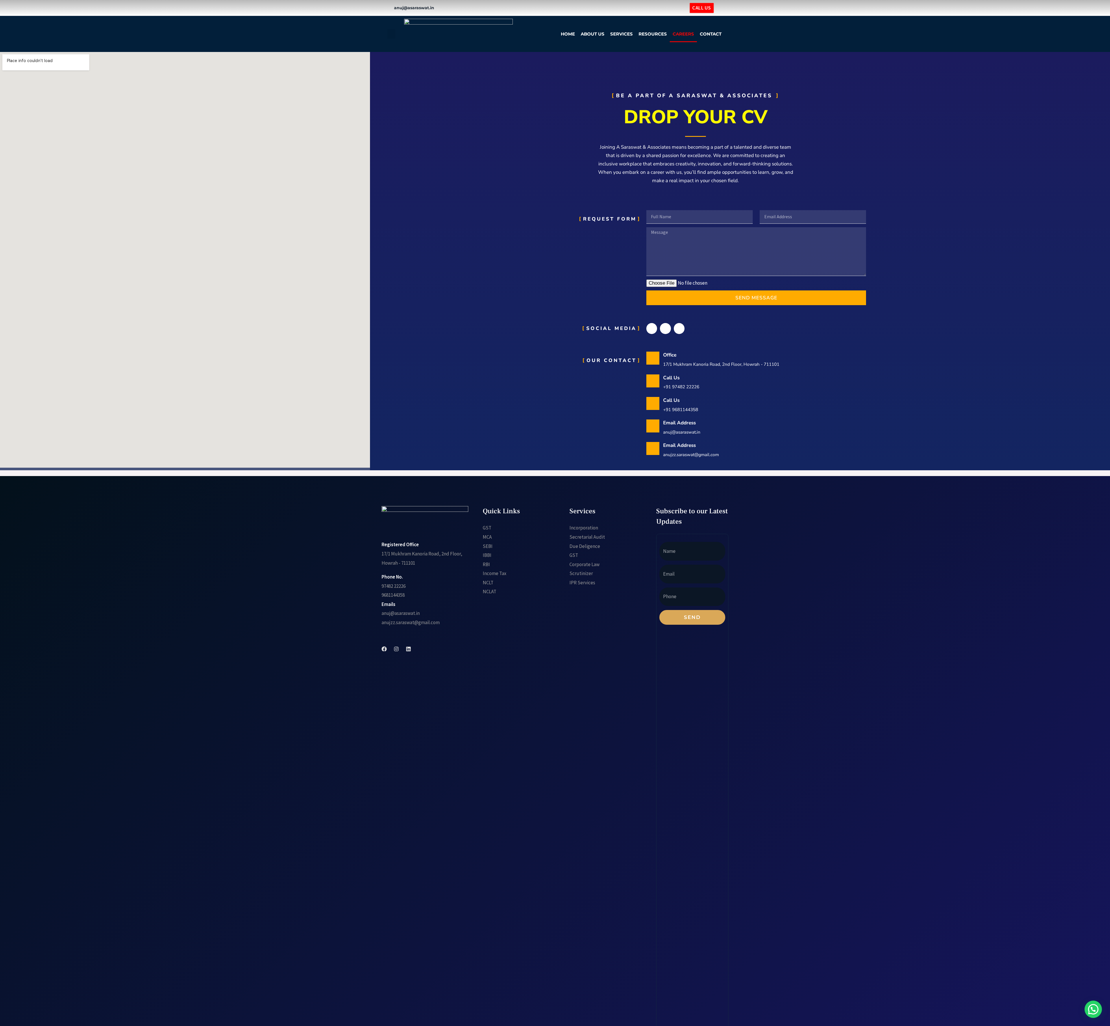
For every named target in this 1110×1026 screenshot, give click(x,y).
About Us (592, 34)
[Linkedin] (675, 7)
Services (621, 34)
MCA (487, 537)
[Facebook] (657, 7)
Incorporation (583, 528)
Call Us (671, 377)
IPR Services (582, 582)
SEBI (488, 546)
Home (568, 34)
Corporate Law (584, 564)
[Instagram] (666, 7)
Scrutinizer (581, 573)
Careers (683, 34)
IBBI (487, 555)
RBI (486, 564)
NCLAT (489, 591)
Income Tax (494, 573)
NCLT (488, 582)
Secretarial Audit (587, 537)
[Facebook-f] (651, 328)
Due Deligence (584, 546)
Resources (653, 34)
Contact (711, 34)
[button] (391, 34)
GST (487, 528)
